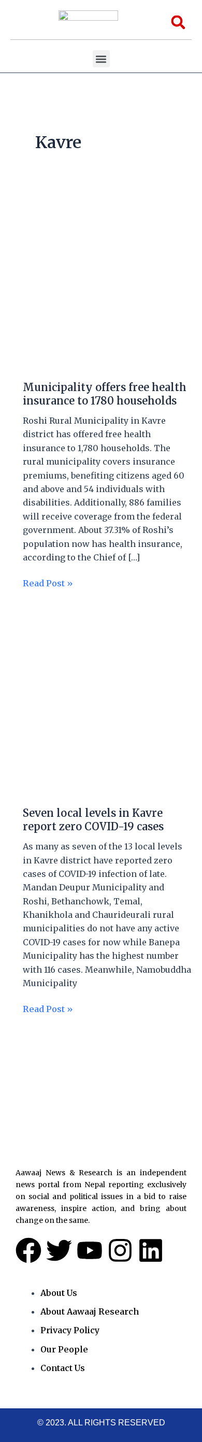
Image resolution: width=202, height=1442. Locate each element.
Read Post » (48, 582)
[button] (101, 58)
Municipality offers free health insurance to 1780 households (104, 394)
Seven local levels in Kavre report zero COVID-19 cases (93, 819)
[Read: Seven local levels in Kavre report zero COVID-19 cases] (101, 703)
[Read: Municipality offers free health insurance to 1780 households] (101, 282)
